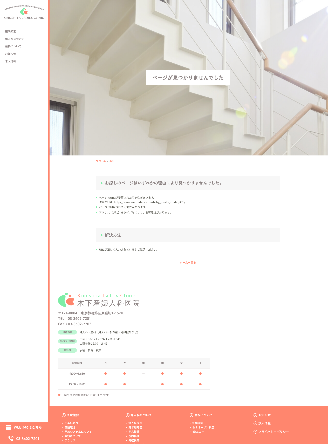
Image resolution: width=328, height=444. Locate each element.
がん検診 (133, 431)
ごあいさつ (71, 423)
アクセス (70, 440)
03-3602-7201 (27, 438)
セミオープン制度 (203, 427)
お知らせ (10, 53)
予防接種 (133, 436)
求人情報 (10, 61)
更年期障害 (135, 427)
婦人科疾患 (135, 423)
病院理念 (70, 427)
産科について (203, 414)
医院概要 (73, 414)
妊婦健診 (197, 423)
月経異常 (133, 440)
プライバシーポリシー (273, 431)
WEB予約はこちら (28, 427)
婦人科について (141, 414)
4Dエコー (198, 431)
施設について (73, 436)
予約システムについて (78, 431)
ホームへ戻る (188, 262)
